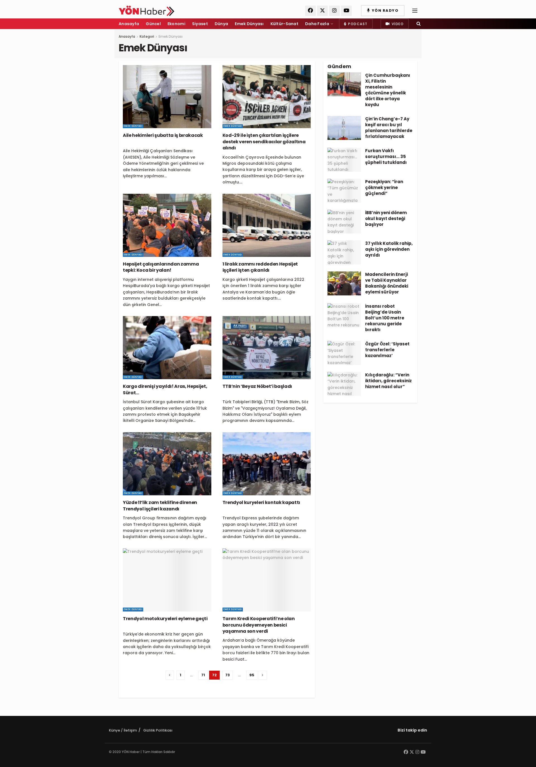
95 (251, 675)
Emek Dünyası (249, 24)
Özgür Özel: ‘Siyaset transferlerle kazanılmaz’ (387, 350)
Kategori (147, 36)
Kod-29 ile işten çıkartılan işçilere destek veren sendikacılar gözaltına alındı (264, 141)
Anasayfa (129, 24)
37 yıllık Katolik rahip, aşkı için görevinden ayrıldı (389, 249)
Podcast (357, 23)
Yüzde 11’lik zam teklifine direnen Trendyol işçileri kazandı (160, 505)
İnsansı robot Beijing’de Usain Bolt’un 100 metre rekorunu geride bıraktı (384, 318)
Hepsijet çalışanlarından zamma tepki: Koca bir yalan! (161, 267)
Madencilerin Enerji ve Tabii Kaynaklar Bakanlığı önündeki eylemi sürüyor (386, 283)
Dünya (221, 24)
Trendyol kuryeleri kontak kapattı (261, 502)
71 (203, 675)
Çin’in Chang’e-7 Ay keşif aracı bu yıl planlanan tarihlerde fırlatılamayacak (388, 127)
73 (227, 675)
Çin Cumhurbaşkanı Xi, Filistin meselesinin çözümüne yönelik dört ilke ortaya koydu (387, 89)
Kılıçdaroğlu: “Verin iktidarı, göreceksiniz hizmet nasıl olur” (388, 381)
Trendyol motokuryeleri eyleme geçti (165, 618)
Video (397, 23)
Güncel (153, 24)
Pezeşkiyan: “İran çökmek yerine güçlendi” (384, 187)
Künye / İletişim (123, 730)
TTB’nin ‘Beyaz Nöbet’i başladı (257, 386)
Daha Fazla (317, 24)
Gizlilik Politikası (158, 730)
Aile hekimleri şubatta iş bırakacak (163, 135)
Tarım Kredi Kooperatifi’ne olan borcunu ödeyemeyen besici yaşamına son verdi (258, 624)
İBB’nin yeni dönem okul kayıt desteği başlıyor (386, 218)
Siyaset (200, 24)
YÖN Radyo (384, 10)
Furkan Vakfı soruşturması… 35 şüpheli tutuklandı (386, 156)
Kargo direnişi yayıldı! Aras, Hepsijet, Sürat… (165, 389)
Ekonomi (176, 24)
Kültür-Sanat (284, 24)
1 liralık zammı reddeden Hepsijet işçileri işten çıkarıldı (260, 267)
